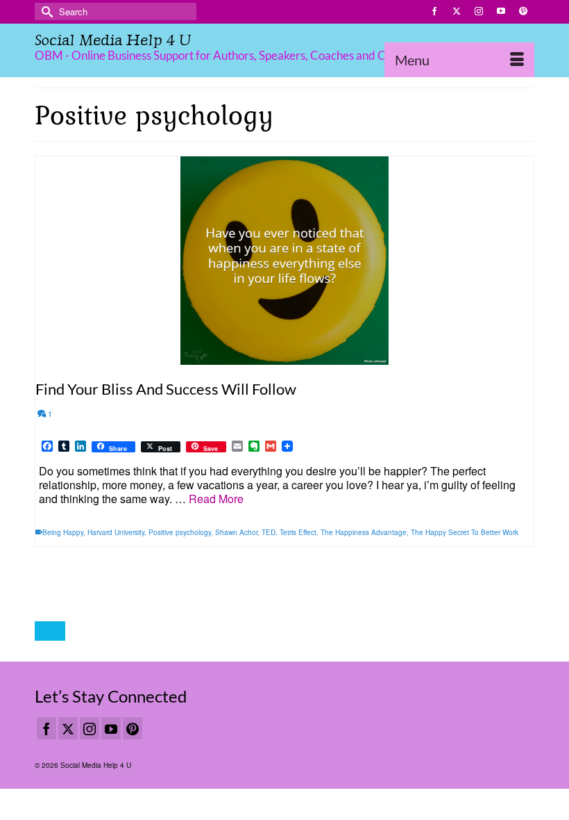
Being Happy (62, 532)
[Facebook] (46, 728)
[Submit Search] (45, 11)
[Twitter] (68, 728)
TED (268, 532)
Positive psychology (179, 532)
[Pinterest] (132, 728)
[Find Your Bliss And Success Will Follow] (284, 260)
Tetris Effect (298, 532)
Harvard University (115, 532)
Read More (216, 499)
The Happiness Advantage (364, 532)
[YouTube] (111, 728)
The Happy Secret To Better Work (464, 532)
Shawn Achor (236, 532)
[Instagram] (89, 728)
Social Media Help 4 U (113, 40)
